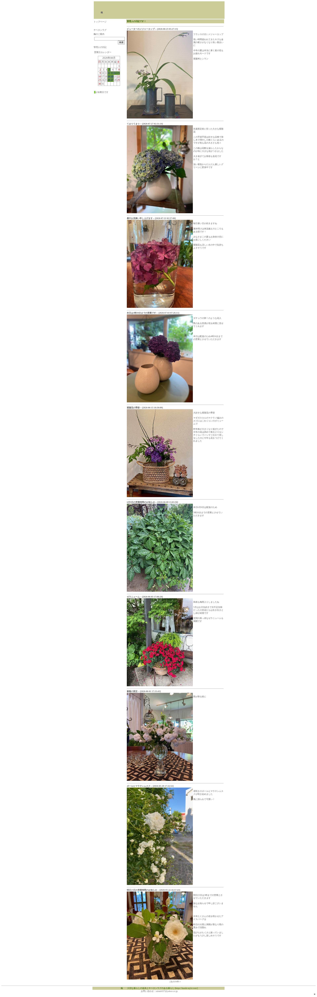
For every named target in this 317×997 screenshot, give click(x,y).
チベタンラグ (100, 30)
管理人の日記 (100, 47)
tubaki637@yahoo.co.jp (167, 991)
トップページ (100, 21)
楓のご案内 (99, 34)
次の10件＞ (175, 981)
